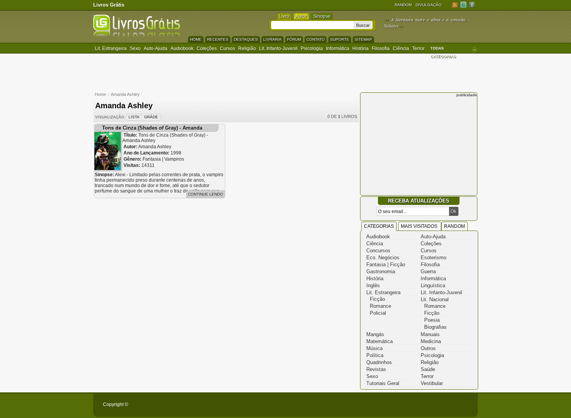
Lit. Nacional (435, 299)
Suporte (339, 39)
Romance (380, 306)
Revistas (376, 369)
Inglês (373, 285)
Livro (284, 16)
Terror (418, 48)
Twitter (463, 4)
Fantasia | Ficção (385, 264)
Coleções (207, 48)
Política (374, 355)
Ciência (401, 48)
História (360, 48)
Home (196, 39)
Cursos (227, 48)
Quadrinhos (379, 362)
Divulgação (429, 5)
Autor (301, 16)
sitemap (363, 39)
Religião (247, 48)
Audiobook (182, 48)
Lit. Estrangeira (111, 48)
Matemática (379, 341)
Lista (134, 117)
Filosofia (381, 48)
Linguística (433, 285)
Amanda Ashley (125, 94)
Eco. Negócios (382, 257)
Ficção (377, 299)
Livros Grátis (108, 5)
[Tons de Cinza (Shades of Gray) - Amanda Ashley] (107, 168)
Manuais (430, 334)
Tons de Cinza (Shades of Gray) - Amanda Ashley (150, 131)
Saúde (428, 369)
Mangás (375, 334)
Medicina (431, 341)
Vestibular (432, 383)
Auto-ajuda (155, 48)
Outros (428, 348)
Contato (315, 39)
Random (403, 5)
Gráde (151, 117)
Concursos (378, 250)
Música (374, 348)
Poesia (432, 320)
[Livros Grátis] (136, 35)
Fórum (294, 39)
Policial (378, 313)
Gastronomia (380, 271)
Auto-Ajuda (433, 236)
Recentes (217, 39)
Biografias (435, 327)
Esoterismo (433, 257)
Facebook (472, 4)
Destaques (246, 39)
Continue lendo (205, 194)
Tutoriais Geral (382, 383)
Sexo (135, 48)
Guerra (428, 271)
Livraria (272, 39)
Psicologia (312, 48)
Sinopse (322, 16)
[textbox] (312, 25)
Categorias (379, 226)
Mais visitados (420, 226)
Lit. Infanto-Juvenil (278, 48)
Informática (337, 48)
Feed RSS (455, 4)
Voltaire (391, 26)
